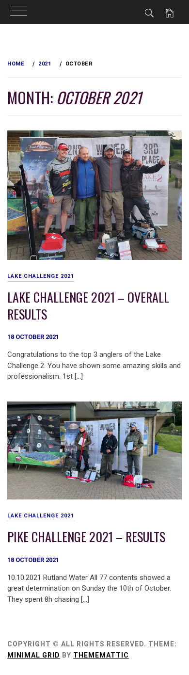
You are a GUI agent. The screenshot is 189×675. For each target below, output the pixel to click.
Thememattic (101, 655)
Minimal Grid (33, 655)
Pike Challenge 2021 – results (86, 536)
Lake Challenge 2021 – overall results (88, 305)
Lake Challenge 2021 (40, 276)
